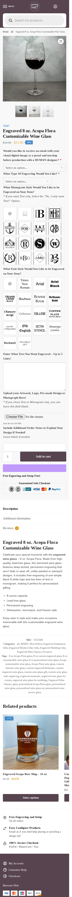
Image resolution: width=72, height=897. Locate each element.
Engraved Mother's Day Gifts (24, 647)
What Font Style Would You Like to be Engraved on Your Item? (33, 271)
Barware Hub (11, 885)
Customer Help (18, 869)
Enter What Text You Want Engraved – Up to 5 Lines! (33, 356)
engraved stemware (30, 676)
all (12, 31)
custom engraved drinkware (40, 668)
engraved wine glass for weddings (29, 680)
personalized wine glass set (31, 688)
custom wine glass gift (35, 672)
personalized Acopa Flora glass (35, 684)
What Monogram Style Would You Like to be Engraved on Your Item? (31, 189)
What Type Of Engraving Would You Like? (31, 173)
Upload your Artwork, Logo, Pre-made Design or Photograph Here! (34, 395)
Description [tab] (10, 508)
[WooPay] (34, 468)
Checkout (14, 876)
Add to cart (43, 456)
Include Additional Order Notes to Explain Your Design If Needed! (33, 430)
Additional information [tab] (17, 518)
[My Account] (55, 6)
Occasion (47, 651)
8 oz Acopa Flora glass (20, 656)
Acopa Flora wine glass (43, 664)
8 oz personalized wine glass (44, 660)
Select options (31, 797)
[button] (61, 41)
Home (5, 31)
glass (15, 684)
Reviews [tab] (10, 528)
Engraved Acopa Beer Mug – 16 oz (25, 774)
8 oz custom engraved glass (47, 656)
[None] (10, 213)
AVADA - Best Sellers (31, 643)
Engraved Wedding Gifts (53, 647)
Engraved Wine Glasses (29, 651)
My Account (16, 863)
